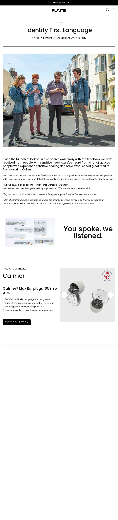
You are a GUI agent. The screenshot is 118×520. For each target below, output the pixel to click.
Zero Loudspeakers (72, 388)
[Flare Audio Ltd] (59, 10)
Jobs (64, 398)
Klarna (65, 428)
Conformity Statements (15, 492)
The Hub (66, 365)
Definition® (9, 384)
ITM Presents (69, 403)
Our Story (67, 360)
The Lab (66, 369)
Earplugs (7, 374)
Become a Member (72, 393)
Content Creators (12, 419)
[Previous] (65, 295)
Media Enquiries (11, 433)
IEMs (5, 369)
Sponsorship (9, 438)
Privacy (7, 473)
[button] (107, 10)
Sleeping (7, 379)
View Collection (16, 322)
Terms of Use (10, 459)
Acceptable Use (11, 468)
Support (66, 419)
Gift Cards (8, 403)
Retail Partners (11, 428)
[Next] (111, 295)
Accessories (9, 393)
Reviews (7, 478)
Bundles (7, 398)
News (65, 374)
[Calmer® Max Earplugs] (87, 295)
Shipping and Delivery (73, 424)
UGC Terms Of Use (13, 463)
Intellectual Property (14, 487)
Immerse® (8, 388)
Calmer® (8, 365)
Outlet (6, 360)
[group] (59, 2)
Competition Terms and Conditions (21, 482)
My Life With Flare (71, 384)
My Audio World (70, 379)
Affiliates (7, 424)
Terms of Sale (10, 454)
